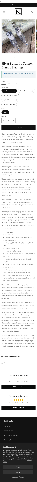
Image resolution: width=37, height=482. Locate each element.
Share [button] (5, 363)
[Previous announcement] (3, 5)
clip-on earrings (22, 308)
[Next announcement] (33, 5)
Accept (18, 467)
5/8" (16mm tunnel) (11, 100)
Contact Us (7, 426)
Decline (18, 472)
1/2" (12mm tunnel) (10, 95)
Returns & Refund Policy (11, 435)
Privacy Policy (8, 431)
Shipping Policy (9, 440)
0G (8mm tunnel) (9, 91)
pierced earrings (20, 305)
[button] (4, 11)
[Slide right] (23, 57)
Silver (5, 112)
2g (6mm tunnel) (9, 104)
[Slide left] (14, 57)
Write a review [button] (18, 387)
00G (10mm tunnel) (26, 91)
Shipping (3, 83)
